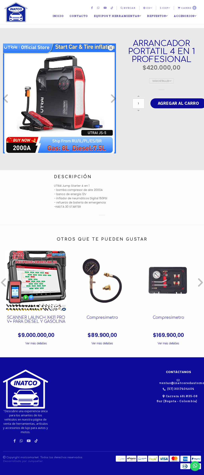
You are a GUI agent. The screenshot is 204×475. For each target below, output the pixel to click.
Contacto (79, 16)
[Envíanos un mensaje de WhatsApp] (195, 466)
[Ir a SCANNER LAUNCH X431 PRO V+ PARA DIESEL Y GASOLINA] (36, 281)
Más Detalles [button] (161, 81)
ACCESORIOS (184, 16)
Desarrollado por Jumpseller (23, 461)
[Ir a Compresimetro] (102, 281)
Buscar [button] (129, 8)
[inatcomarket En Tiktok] (112, 8)
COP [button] (165, 8)
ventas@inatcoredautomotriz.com (180, 382)
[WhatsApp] (98, 8)
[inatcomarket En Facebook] (92, 8)
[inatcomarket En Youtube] (105, 8)
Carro (187, 8)
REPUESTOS (156, 16)
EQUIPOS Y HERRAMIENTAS (116, 16)
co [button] (148, 8)
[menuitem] (92, 8)
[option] (59, 98)
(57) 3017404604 (180, 388)
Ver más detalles (36, 343)
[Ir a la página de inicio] (16, 12)
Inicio (58, 16)
